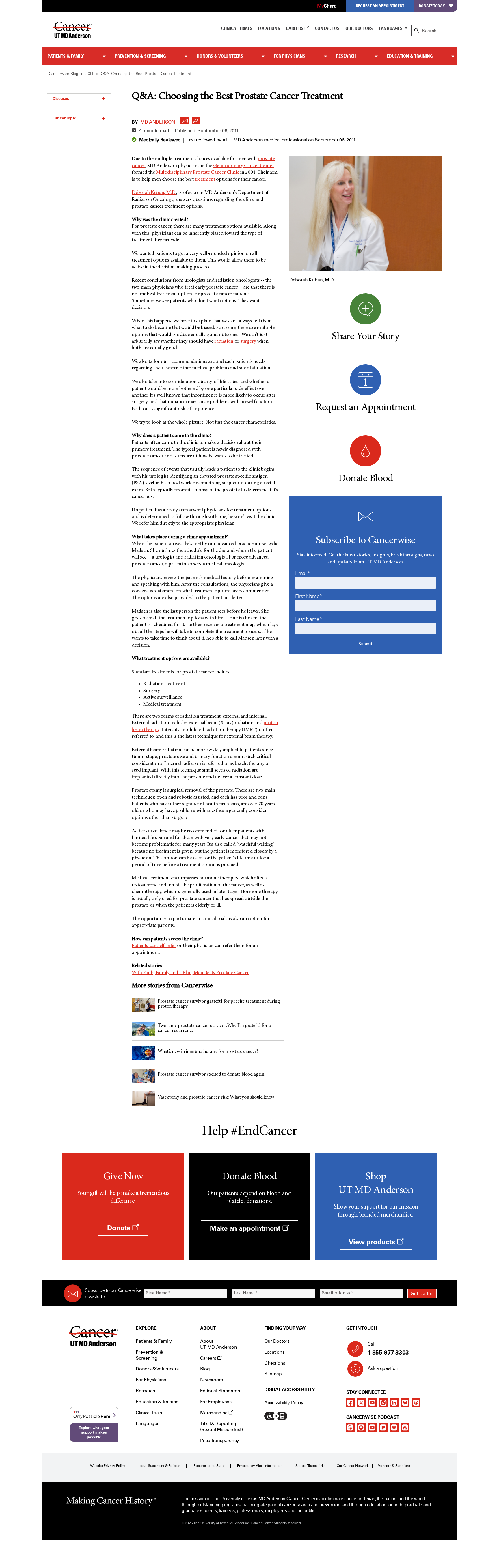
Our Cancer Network (353, 1466)
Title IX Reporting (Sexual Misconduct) (221, 1426)
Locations (274, 1352)
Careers (295, 28)
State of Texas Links (310, 1466)
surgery (248, 341)
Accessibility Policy (284, 1402)
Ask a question (383, 1368)
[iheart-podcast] (394, 1427)
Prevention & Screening (140, 56)
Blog (205, 1369)
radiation (223, 341)
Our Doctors (359, 28)
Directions (274, 1363)
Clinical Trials (236, 28)
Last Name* (308, 619)
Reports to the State (208, 1466)
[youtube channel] (372, 1402)
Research (346, 56)
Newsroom (211, 1380)
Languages (391, 28)
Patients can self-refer (154, 945)
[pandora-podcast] (383, 1427)
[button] (184, 119)
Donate (119, 1228)
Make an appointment (246, 1228)
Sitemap (273, 1373)
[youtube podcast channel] (372, 1427)
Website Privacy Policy (107, 1466)
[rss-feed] (405, 1427)
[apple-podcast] (350, 1427)
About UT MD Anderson (218, 1344)
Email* (302, 573)
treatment (205, 179)
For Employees (216, 1401)
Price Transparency (219, 1440)
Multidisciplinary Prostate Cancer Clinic (197, 172)
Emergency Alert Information (259, 1466)
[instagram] (383, 1402)
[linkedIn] (394, 1402)
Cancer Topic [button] (64, 118)
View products (373, 1242)
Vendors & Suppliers (394, 1466)
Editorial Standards (220, 1391)
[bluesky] (405, 1402)
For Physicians (289, 56)
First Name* (308, 596)
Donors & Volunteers (220, 56)
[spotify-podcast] (361, 1427)
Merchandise (214, 1412)
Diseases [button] (61, 98)
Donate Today (432, 5)
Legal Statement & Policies (159, 1466)
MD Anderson (157, 122)
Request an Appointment (380, 5)
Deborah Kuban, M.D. (154, 192)
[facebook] (350, 1402)
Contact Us (327, 28)
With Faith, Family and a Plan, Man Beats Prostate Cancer (190, 973)
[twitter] (361, 1402)
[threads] (416, 1402)
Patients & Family (65, 56)
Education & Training (410, 56)
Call (388, 1348)
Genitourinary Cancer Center (243, 166)
